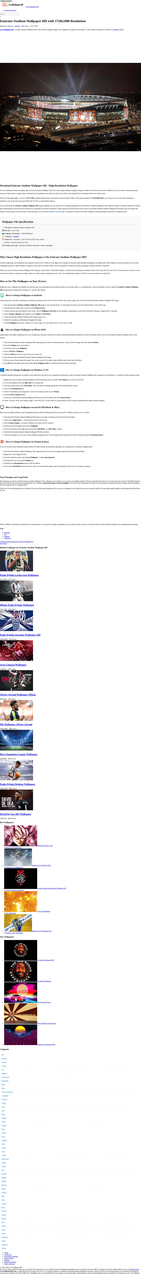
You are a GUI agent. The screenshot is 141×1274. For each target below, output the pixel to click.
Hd (5, 534)
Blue (3, 1088)
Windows (5, 1245)
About (6, 1253)
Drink (3, 1122)
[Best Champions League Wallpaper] (16, 750)
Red (3, 1222)
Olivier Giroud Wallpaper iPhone (18, 694)
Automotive (5, 1077)
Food (3, 1137)
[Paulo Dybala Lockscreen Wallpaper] (16, 571)
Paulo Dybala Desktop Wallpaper (17, 784)
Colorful (4, 1099)
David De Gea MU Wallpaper (15, 814)
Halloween (5, 1159)
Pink (3, 1207)
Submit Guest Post (10, 10)
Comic (4, 1103)
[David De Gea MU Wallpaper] (16, 810)
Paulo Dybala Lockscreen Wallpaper (19, 575)
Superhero (5, 1237)
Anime (4, 1066)
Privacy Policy (9, 1258)
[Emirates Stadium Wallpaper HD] (70, 107)
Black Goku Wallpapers (13, 847)
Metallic (4, 1174)
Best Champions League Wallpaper (18, 754)
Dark (3, 1114)
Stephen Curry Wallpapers (14, 867)
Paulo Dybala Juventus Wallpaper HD (20, 635)
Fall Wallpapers (11, 913)
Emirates (7, 532)
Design (4, 1118)
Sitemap (6, 1260)
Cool (3, 1107)
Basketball (5, 1081)
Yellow (4, 1248)
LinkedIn (27, 542)
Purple (4, 1215)
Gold (3, 1152)
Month (4, 1181)
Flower (4, 1133)
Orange (4, 1204)
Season (4, 1226)
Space (3, 1230)
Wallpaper (7, 538)
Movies (4, 1185)
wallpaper (22, 198)
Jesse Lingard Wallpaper (13, 664)
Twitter (2, 542)
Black (3, 1085)
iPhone (4, 1163)
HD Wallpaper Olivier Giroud (16, 724)
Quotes (4, 1219)
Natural (4, 1192)
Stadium (6, 536)
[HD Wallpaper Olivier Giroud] (16, 720)
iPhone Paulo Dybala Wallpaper (17, 605)
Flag (3, 1129)
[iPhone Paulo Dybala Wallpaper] (16, 600)
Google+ (21, 542)
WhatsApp (14, 542)
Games (4, 1148)
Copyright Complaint (11, 1256)
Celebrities (5, 1096)
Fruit (3, 1144)
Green (4, 1155)
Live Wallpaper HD (32, 7)
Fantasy (4, 1125)
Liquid (4, 1166)
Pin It (31, 542)
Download (3, 543)
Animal (4, 1062)
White (3, 1241)
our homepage (60, 211)
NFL (3, 1196)
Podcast (4, 1211)
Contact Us (7, 1254)
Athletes (4, 1073)
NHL (3, 1200)
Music (4, 1189)
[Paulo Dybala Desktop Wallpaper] (16, 780)
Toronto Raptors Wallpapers (15, 890)
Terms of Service (9, 1264)
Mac (3, 1170)
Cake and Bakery (7, 1092)
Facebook (8, 542)
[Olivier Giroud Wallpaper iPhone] (16, 690)
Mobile (4, 1178)
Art (3, 1070)
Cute (3, 1111)
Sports (4, 1233)
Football (17, 26)
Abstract (4, 1058)
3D (3, 1055)
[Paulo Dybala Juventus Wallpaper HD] (16, 630)
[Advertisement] (62, 46)
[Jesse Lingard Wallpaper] (16, 660)
